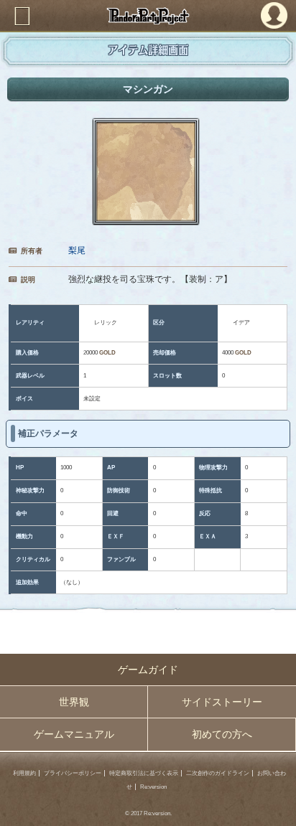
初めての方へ (222, 734)
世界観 (74, 702)
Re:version (153, 787)
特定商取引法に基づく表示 (143, 773)
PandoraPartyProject (148, 15)
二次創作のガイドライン (217, 773)
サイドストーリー (222, 702)
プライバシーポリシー (72, 773)
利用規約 (24, 773)
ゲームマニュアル (74, 734)
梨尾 (76, 250)
